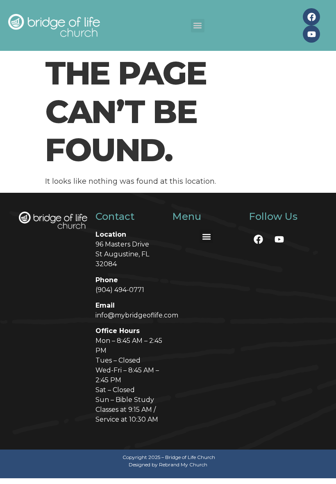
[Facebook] (311, 16)
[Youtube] (311, 34)
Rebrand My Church (183, 464)
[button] (197, 25)
